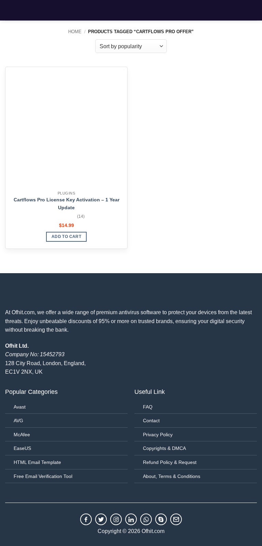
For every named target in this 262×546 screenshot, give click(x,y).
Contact (151, 420)
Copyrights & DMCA (164, 448)
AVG (18, 420)
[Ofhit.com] (131, 10)
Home (75, 31)
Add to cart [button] (66, 237)
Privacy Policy (158, 434)
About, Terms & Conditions (171, 476)
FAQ (147, 407)
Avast (20, 407)
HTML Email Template (37, 462)
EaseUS (22, 448)
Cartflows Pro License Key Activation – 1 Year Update (66, 203)
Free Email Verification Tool (43, 476)
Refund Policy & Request (169, 462)
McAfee (22, 434)
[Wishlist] (238, 10)
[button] (9, 10)
